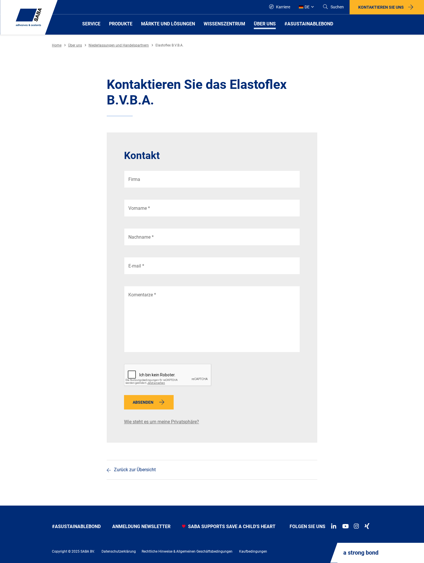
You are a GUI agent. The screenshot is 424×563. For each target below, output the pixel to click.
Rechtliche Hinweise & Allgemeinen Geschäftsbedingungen (187, 551)
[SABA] (29, 17)
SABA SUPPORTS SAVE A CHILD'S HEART (231, 526)
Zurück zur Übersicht (135, 469)
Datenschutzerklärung (119, 551)
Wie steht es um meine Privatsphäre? (161, 421)
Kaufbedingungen (253, 551)
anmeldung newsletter (141, 526)
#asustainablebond (76, 526)
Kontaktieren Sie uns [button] (381, 7)
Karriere (282, 7)
